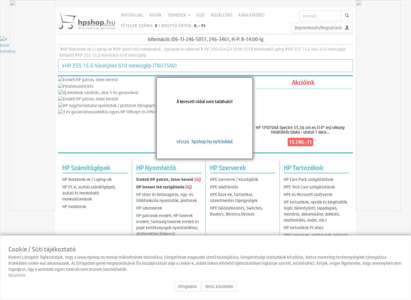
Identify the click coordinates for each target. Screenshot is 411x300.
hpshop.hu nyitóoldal (212, 141)
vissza (183, 141)
